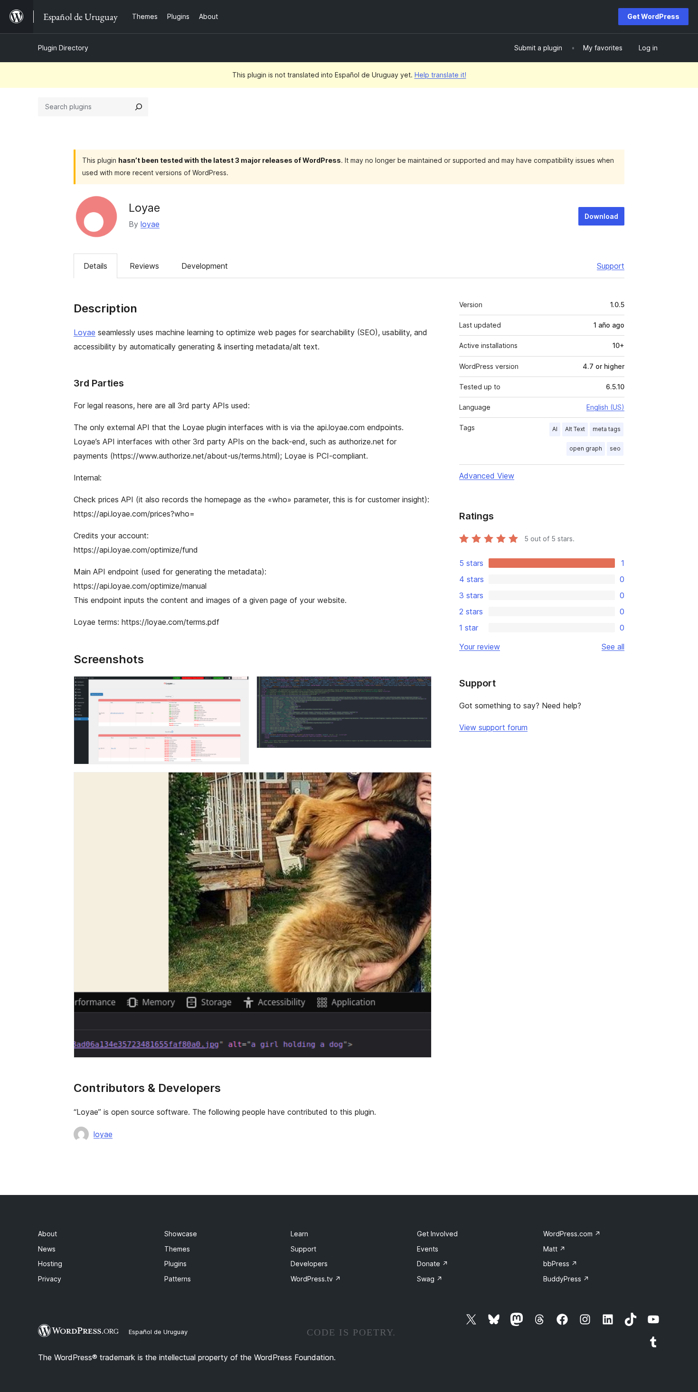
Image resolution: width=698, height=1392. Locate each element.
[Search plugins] (138, 106)
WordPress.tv (316, 1279)
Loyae (84, 332)
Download (601, 216)
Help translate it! (440, 75)
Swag (430, 1279)
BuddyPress (566, 1279)
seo (615, 448)
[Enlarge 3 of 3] (419, 785)
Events (427, 1249)
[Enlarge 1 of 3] (236, 689)
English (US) (605, 407)
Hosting (50, 1264)
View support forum (493, 727)
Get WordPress (653, 16)
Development (204, 266)
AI (554, 429)
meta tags (607, 429)
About (47, 1234)
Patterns (177, 1279)
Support (610, 266)
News (47, 1249)
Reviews (144, 266)
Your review (479, 646)
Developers (309, 1264)
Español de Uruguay (158, 1332)
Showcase (180, 1234)
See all (613, 646)
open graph (585, 448)
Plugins (175, 1264)
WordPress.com (572, 1234)
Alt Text (575, 429)
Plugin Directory (63, 48)
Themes (177, 1249)
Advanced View (486, 475)
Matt (554, 1249)
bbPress (560, 1264)
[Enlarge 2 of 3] (419, 689)
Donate (432, 1264)
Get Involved (437, 1234)
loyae (150, 224)
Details (95, 266)
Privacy (49, 1279)
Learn (299, 1234)
